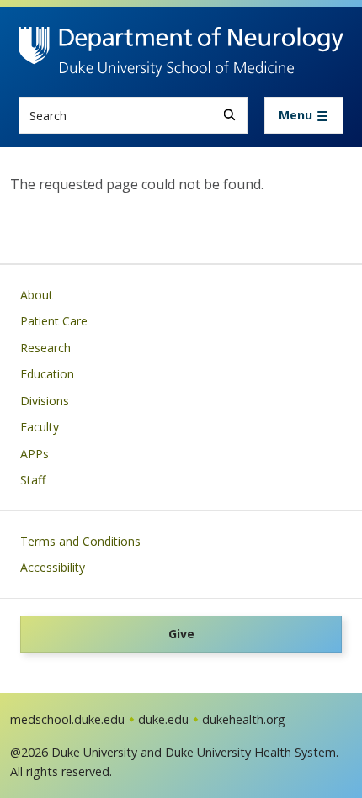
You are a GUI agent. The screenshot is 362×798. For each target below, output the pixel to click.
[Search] (229, 115)
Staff (32, 480)
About (36, 295)
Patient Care (54, 321)
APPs (34, 454)
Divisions (44, 401)
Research (45, 348)
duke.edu (163, 719)
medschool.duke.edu (67, 719)
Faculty (39, 427)
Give (181, 634)
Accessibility (52, 567)
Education (47, 374)
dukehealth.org (243, 719)
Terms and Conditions (80, 541)
